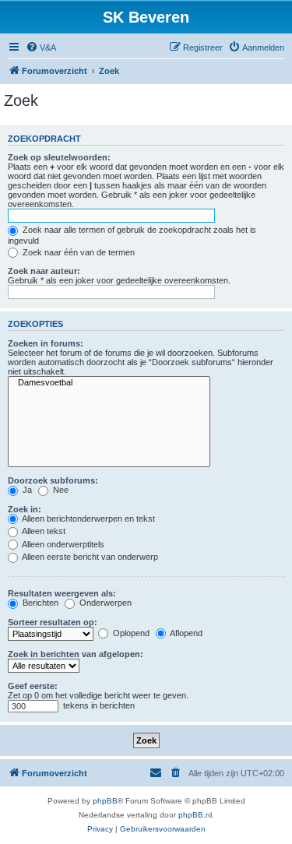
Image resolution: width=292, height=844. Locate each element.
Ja (26, 489)
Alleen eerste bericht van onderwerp (89, 556)
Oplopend (130, 633)
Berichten (39, 602)
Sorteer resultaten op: (52, 622)
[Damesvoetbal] (109, 383)
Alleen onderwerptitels (62, 544)
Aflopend (185, 633)
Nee (60, 489)
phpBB (105, 801)
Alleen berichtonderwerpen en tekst (87, 518)
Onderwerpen (104, 602)
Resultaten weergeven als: (62, 593)
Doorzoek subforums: (53, 480)
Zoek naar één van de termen (77, 252)
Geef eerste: (33, 686)
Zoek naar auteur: (44, 271)
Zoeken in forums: (45, 343)
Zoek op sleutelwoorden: (59, 157)
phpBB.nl (195, 815)
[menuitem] (41, 47)
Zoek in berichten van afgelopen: (75, 654)
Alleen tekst (42, 531)
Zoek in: (24, 509)
